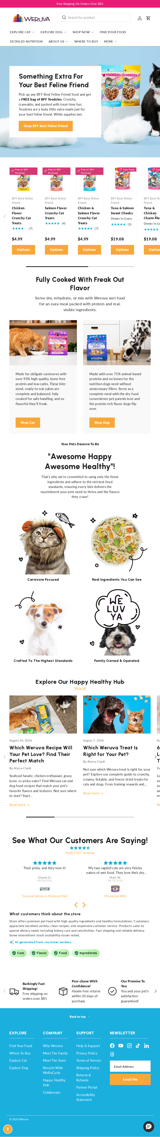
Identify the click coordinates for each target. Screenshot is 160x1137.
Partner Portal (86, 1087)
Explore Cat (18, 1060)
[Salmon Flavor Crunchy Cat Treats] (56, 179)
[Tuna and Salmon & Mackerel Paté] (44, 888)
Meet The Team (54, 1060)
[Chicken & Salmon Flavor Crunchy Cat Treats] (89, 179)
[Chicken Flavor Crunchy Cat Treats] (23, 179)
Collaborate (51, 1092)
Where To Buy (86, 41)
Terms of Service (88, 1060)
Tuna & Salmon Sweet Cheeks (122, 210)
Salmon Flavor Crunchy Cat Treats (56, 213)
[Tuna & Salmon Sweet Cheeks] (122, 179)
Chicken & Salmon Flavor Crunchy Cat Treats (89, 215)
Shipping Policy (87, 1068)
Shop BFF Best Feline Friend (46, 126)
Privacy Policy (86, 1053)
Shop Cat (28, 422)
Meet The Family (55, 1053)
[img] (80, 847)
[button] (148, 18)
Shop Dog (102, 422)
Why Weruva (53, 1046)
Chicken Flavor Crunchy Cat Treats (21, 215)
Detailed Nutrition (26, 41)
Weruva (23, 1119)
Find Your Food (113, 32)
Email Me (130, 1079)
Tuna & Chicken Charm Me (152, 213)
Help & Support (88, 1046)
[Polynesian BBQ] (115, 888)
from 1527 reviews (80, 853)
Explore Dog (18, 1068)
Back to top (78, 1016)
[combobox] (94, 17)
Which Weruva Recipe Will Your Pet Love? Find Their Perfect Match (40, 754)
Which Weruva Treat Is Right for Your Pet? (110, 750)
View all (80, 688)
